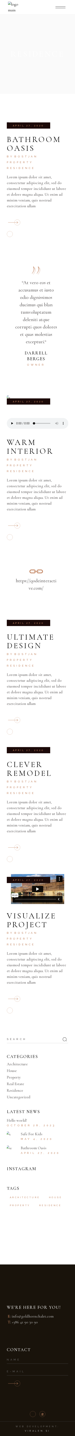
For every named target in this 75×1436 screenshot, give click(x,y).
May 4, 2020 (37, 1138)
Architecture (17, 1064)
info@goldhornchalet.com (33, 1316)
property (20, 1205)
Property (20, 162)
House (12, 1070)
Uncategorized (18, 1097)
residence (50, 1205)
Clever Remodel (29, 769)
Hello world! (17, 1120)
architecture (25, 1197)
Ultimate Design (31, 641)
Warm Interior (30, 447)
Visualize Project (31, 920)
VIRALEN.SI (37, 1431)
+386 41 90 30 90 (25, 1322)
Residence (21, 168)
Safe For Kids (31, 1134)
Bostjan (26, 156)
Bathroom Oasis (34, 144)
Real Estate (15, 1084)
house (55, 1197)
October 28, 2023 (31, 1125)
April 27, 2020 (28, 125)
